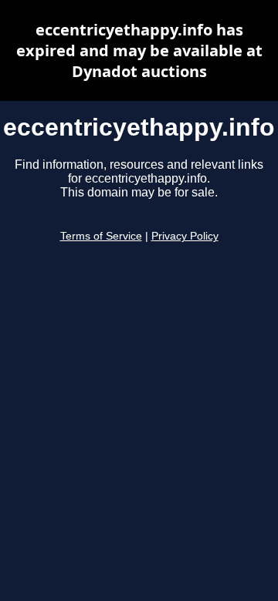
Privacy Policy (185, 236)
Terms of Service (101, 236)
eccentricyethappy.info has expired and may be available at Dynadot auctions (139, 50)
